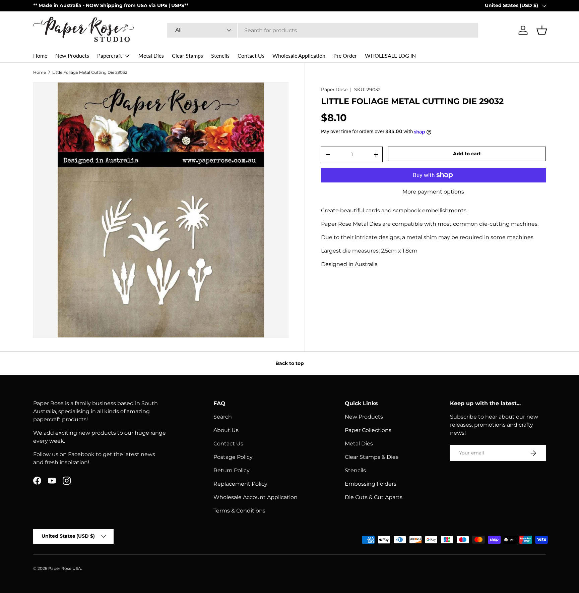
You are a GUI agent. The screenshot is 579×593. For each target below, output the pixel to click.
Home (40, 55)
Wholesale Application (298, 55)
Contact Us (251, 55)
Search (222, 417)
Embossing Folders (370, 484)
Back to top (289, 363)
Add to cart (467, 154)
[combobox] (322, 30)
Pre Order (345, 55)
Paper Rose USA (64, 568)
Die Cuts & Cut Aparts (373, 497)
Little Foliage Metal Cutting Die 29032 (89, 72)
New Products (72, 55)
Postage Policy (233, 457)
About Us (226, 430)
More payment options (433, 191)
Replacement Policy (240, 484)
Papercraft (109, 55)
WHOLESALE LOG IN (390, 55)
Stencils (220, 55)
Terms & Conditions (239, 510)
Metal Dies (151, 55)
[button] (541, 30)
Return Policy (231, 470)
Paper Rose (334, 90)
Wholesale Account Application (255, 497)
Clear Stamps (187, 55)
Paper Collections (368, 430)
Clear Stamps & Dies (371, 457)
